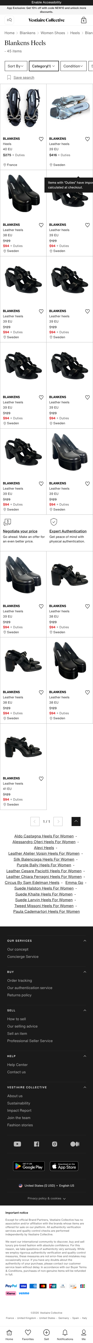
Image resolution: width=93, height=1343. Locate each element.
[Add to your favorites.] (41, 139)
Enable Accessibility (46, 2)
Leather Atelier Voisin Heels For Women (43, 853)
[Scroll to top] (76, 821)
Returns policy (19, 995)
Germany (63, 1318)
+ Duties (18, 155)
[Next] (58, 821)
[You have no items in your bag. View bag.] (84, 20)
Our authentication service (29, 987)
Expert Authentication (68, 531)
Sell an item (17, 1033)
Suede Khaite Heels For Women (43, 894)
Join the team (18, 1117)
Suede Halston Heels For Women (44, 888)
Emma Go (74, 882)
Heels (75, 33)
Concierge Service (23, 956)
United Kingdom (26, 1318)
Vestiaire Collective (27, 1087)
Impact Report (19, 1110)
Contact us (16, 1072)
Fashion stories (20, 1125)
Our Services (19, 941)
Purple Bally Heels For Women (44, 865)
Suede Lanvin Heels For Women (44, 900)
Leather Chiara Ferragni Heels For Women (44, 877)
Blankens (27, 33)
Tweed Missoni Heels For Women (44, 906)
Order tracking (19, 980)
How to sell (16, 1019)
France (10, 1318)
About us (15, 1096)
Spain (75, 1318)
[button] (84, 20)
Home (9, 33)
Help (11, 1056)
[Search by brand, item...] (9, 20)
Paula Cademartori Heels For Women (46, 911)
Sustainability (18, 1103)
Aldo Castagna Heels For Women (44, 836)
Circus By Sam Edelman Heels (32, 882)
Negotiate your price (20, 531)
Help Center (17, 1064)
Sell (11, 1010)
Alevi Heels (44, 848)
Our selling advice (22, 1026)
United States (47, 1318)
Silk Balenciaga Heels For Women (44, 859)
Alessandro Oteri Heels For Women (44, 842)
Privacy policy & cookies (44, 1198)
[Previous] (35, 821)
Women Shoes (53, 33)
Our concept (17, 949)
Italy (84, 1318)
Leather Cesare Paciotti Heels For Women (43, 871)
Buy (10, 972)
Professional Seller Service (30, 1040)
